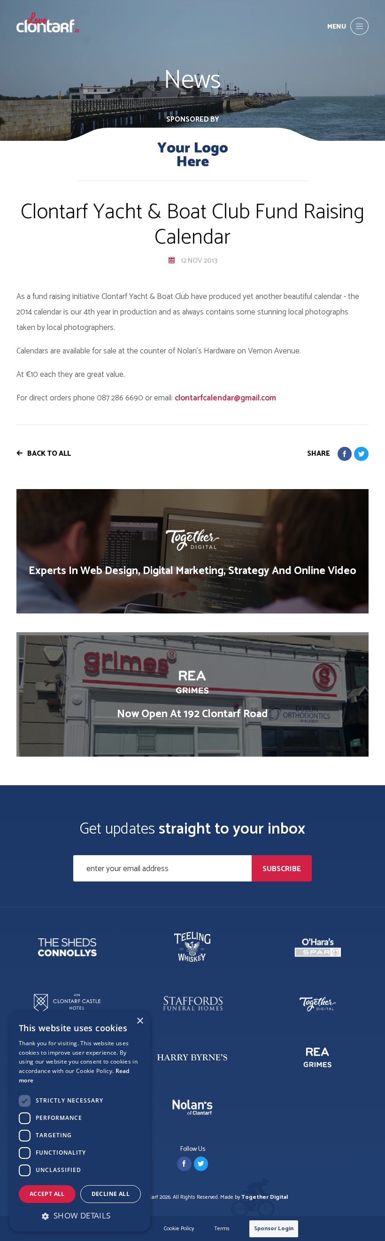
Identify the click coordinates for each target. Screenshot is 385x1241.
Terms (222, 1229)
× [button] (139, 1021)
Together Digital (264, 1197)
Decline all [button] (111, 1194)
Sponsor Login (273, 1228)
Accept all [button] (47, 1194)
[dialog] (79, 1121)
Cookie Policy (179, 1229)
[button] (80, 1215)
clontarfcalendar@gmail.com (225, 398)
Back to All (49, 454)
